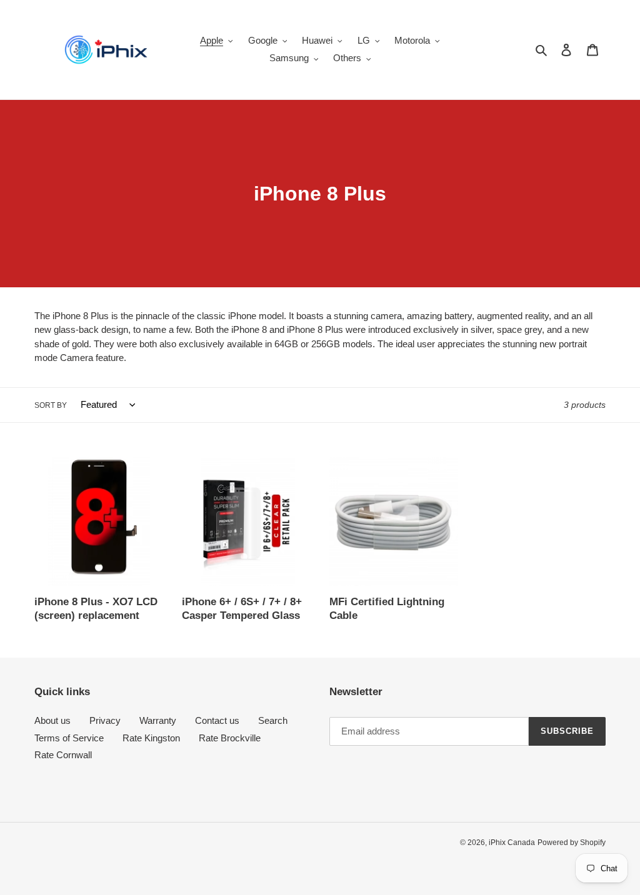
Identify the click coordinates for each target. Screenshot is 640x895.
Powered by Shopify (572, 842)
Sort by (50, 405)
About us (52, 720)
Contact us (217, 720)
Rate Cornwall (63, 754)
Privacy (105, 720)
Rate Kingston (151, 738)
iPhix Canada (512, 842)
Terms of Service (69, 738)
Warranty (157, 720)
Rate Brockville (230, 738)
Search (273, 720)
